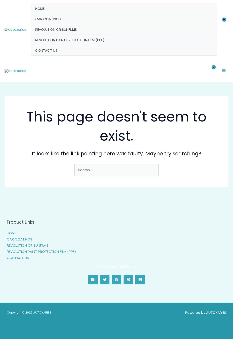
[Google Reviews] (116, 279)
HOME (40, 8)
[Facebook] (93, 279)
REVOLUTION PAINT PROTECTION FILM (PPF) (69, 40)
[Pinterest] (140, 279)
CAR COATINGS (48, 19)
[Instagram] (128, 279)
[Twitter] (104, 279)
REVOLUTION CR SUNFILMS (56, 29)
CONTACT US (46, 50)
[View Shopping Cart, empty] (225, 29)
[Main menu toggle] (224, 71)
